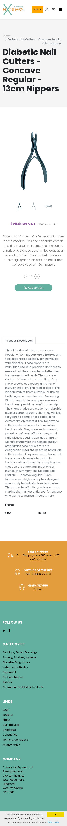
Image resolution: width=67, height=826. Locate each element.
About (6, 720)
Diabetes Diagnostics (16, 662)
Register (8, 715)
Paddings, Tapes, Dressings (20, 652)
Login (6, 710)
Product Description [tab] (19, 341)
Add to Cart (36, 288)
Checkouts (9, 730)
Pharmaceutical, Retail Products (23, 687)
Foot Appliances (13, 677)
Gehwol (7, 682)
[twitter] (4, 631)
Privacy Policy (11, 744)
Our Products (11, 725)
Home (7, 35)
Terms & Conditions (15, 739)
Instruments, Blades (15, 667)
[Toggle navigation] (60, 9)
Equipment (9, 672)
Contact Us (10, 734)
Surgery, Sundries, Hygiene (19, 657)
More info (53, 821)
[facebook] (9, 631)
